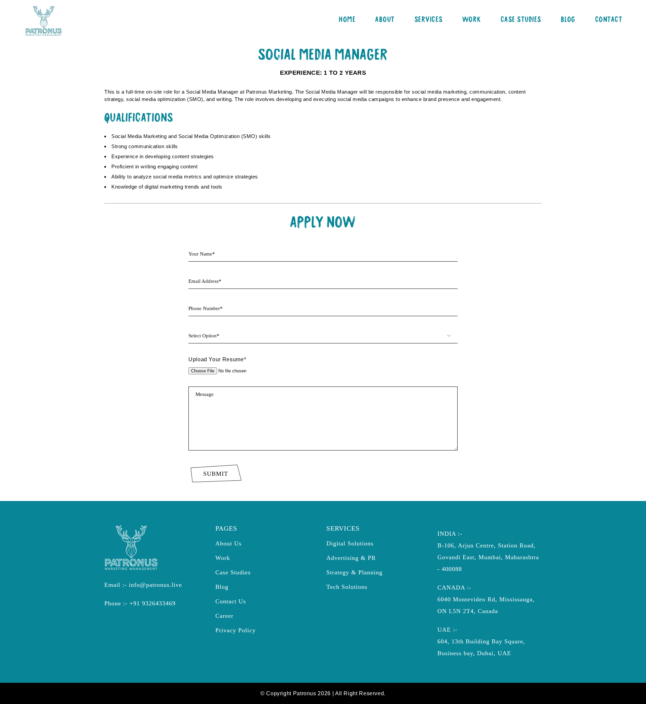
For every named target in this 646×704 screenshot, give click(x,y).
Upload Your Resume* (217, 359)
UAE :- (447, 629)
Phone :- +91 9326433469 (140, 603)
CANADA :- (454, 587)
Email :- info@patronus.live (143, 584)
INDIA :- (449, 533)
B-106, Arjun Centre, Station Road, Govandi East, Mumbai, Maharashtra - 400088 (488, 557)
